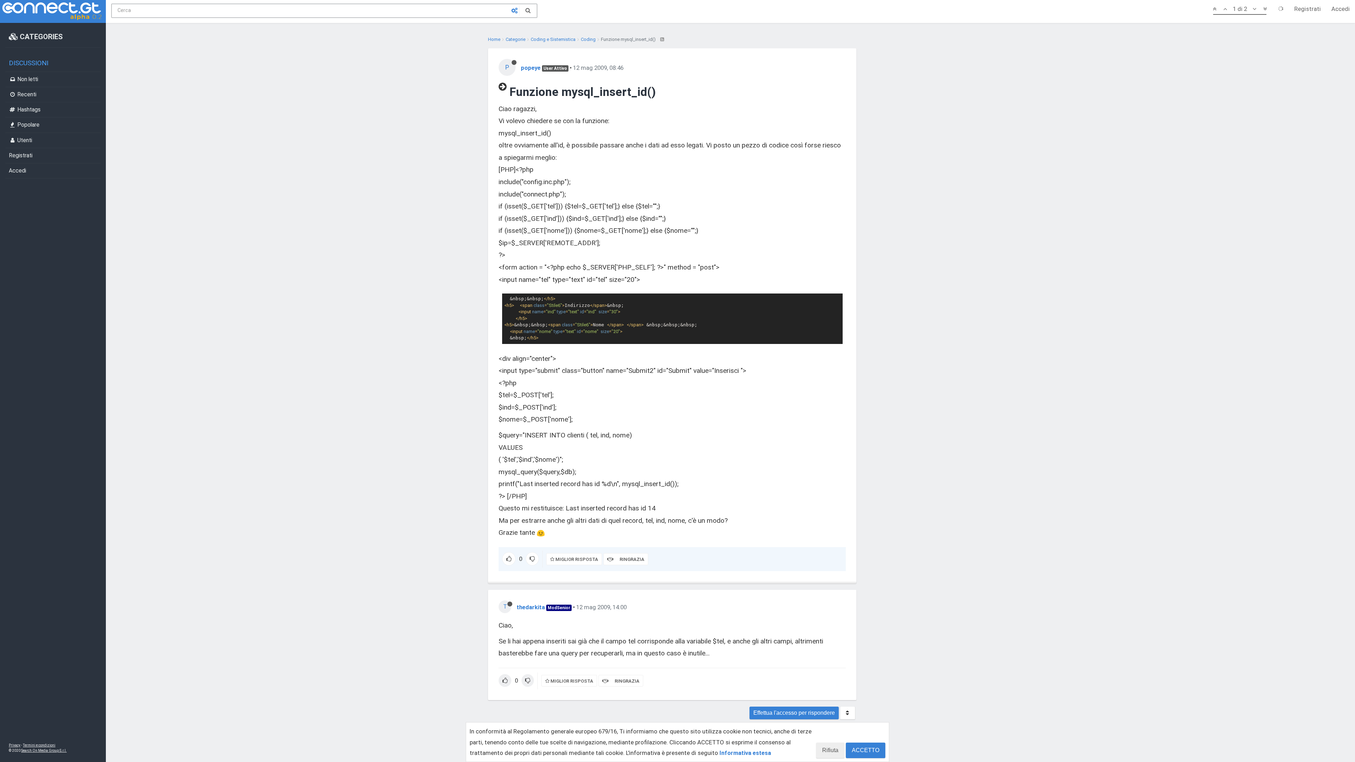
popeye (531, 67)
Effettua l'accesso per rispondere (794, 713)
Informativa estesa (745, 752)
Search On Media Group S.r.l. (44, 750)
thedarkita (531, 607)
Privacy (14, 745)
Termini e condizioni (39, 745)
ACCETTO (865, 750)
